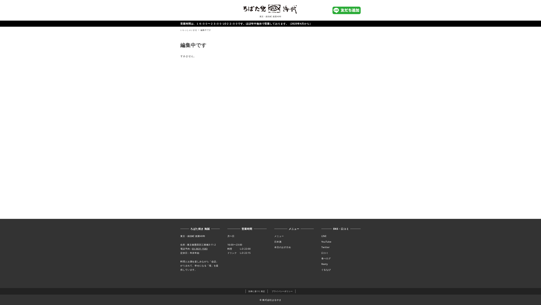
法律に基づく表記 (256, 291)
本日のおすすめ (282, 247)
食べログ (326, 258)
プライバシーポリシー (282, 291)
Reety (324, 264)
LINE (324, 236)
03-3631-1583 (200, 248)
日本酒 (277, 241)
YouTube (326, 241)
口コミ (325, 252)
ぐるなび (326, 269)
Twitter (325, 247)
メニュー (279, 236)
